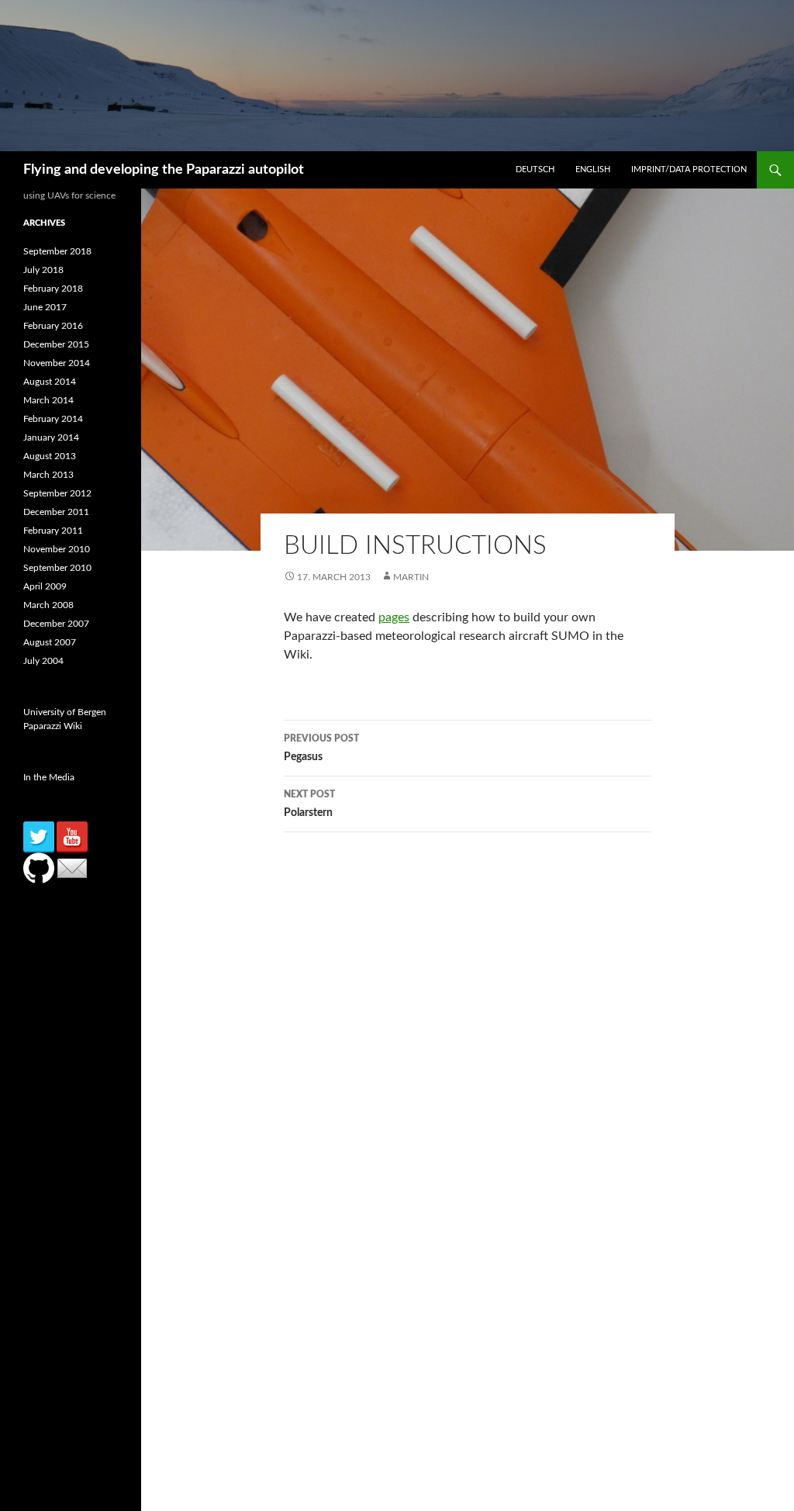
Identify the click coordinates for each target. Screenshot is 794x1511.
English (592, 169)
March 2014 (48, 400)
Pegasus (321, 748)
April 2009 (45, 586)
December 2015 (56, 344)
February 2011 (53, 530)
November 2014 (56, 363)
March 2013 (48, 474)
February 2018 (53, 288)
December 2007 (56, 623)
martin (411, 577)
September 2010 (57, 567)
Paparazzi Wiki (52, 726)
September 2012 (57, 493)
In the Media (48, 777)
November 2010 (56, 549)
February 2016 (53, 325)
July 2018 (43, 270)
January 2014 (51, 437)
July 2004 (43, 661)
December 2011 (56, 512)
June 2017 (45, 307)
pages (393, 617)
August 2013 (49, 456)
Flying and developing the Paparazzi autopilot (163, 170)
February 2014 (53, 419)
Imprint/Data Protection (689, 169)
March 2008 (48, 605)
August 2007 (49, 642)
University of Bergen (64, 712)
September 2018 (57, 251)
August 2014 (49, 381)
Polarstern (309, 804)
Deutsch (535, 169)
